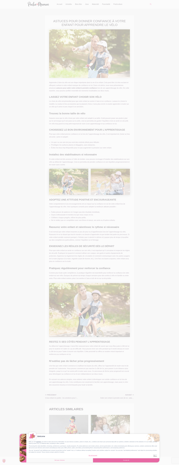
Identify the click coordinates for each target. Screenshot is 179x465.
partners (38, 441)
